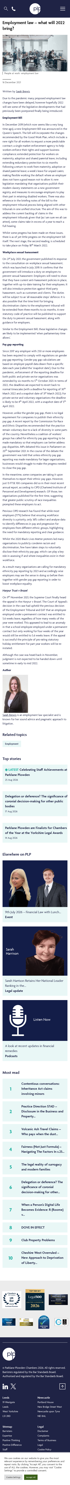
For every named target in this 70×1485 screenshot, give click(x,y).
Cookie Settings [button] (13, 1477)
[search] (6, 8)
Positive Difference (12, 1444)
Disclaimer (43, 1431)
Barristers (7, 1431)
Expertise (7, 1435)
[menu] (63, 9)
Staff (5, 1449)
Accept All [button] (31, 1477)
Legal (40, 1444)
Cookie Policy (44, 1449)
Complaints (43, 1435)
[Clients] (11, 1299)
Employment (12, 743)
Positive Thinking (11, 1440)
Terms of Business (47, 1440)
